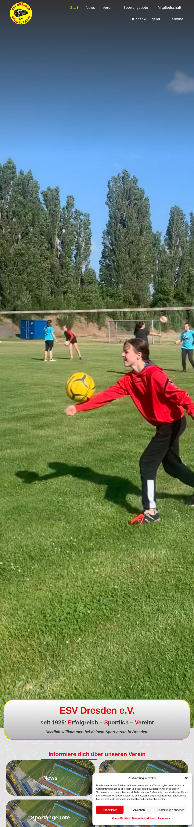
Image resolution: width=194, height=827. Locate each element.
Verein (108, 7)
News (90, 7)
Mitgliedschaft (169, 7)
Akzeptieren (109, 809)
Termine (176, 19)
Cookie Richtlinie (121, 818)
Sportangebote (135, 7)
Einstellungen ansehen (170, 809)
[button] (186, 778)
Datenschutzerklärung (144, 818)
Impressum (164, 818)
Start (74, 7)
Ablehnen (139, 809)
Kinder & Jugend (146, 19)
